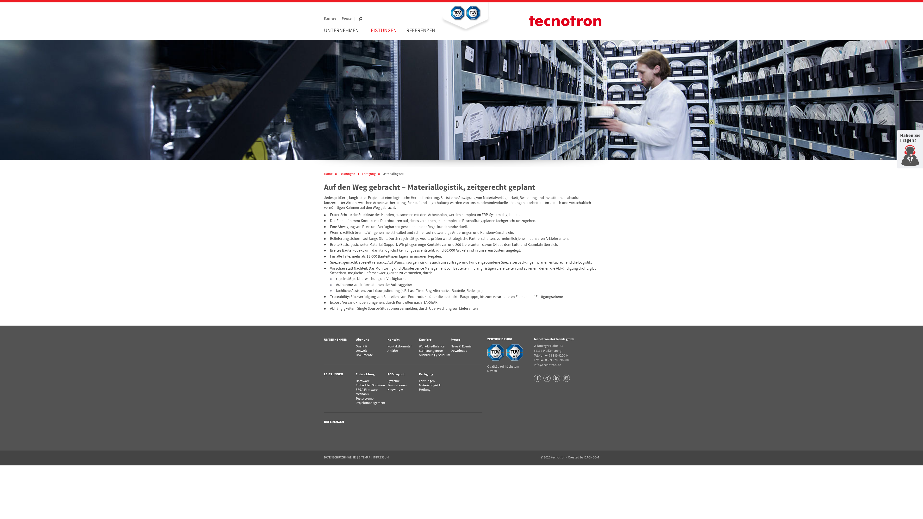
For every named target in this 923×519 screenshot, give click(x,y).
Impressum (381, 457)
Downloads (459, 351)
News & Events (461, 346)
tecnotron (565, 21)
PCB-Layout (396, 374)
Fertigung (369, 174)
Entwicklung (365, 374)
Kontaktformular (399, 346)
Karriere (330, 18)
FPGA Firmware (367, 390)
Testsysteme (365, 398)
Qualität (361, 346)
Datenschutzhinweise (340, 457)
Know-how (395, 390)
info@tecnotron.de (547, 365)
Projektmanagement (370, 403)
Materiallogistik (393, 174)
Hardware (363, 381)
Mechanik (362, 394)
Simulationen (397, 385)
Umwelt (361, 351)
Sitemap (364, 457)
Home (328, 174)
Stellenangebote (431, 351)
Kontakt (393, 340)
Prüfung (424, 390)
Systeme (393, 381)
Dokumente (364, 355)
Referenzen (420, 31)
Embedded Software (370, 385)
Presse (346, 18)
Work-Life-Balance (431, 346)
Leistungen (427, 381)
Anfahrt (392, 351)
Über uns (362, 340)
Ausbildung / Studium (434, 355)
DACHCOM (591, 457)
